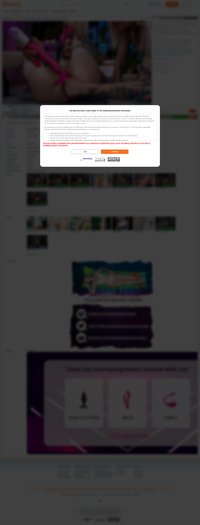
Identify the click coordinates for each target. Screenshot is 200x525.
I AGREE (114, 152)
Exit (85, 152)
